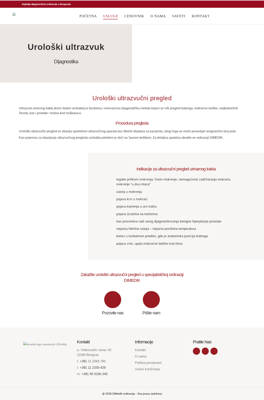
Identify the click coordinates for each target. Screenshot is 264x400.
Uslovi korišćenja (147, 369)
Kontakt (201, 16)
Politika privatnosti (148, 363)
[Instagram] (205, 351)
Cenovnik (134, 16)
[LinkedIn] (214, 351)
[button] (248, 16)
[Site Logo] (28, 16)
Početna (88, 16)
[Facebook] (196, 351)
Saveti (178, 16)
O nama (158, 16)
